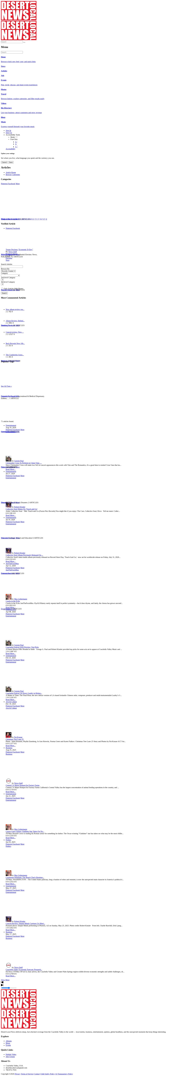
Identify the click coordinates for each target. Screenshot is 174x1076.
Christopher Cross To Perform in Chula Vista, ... (24, 463)
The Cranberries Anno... (15, 355)
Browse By (5, 269)
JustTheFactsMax (12, 564)
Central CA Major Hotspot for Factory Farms (22, 785)
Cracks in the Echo (13, 601)
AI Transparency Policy (64, 1074)
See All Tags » (6, 386)
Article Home (11, 172)
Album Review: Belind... (15, 321)
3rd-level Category (8, 282)
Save (11, 162)
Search (4, 293)
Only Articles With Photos (13, 289)
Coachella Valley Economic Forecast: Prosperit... (24, 970)
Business (9, 748)
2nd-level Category (8, 278)
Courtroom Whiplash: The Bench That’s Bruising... (25, 877)
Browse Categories (13, 175)
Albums (9, 1041)
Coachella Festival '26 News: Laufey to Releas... (24, 693)
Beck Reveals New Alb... (15, 343)
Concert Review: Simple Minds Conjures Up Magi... (25, 923)
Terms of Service (27, 1074)
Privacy (17, 1074)
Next (7, 260)
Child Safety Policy (47, 1074)
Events (8, 1045)
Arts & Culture (11, 702)
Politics (8, 840)
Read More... (11, 469)
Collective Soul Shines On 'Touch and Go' (21, 509)
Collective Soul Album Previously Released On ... (24, 555)
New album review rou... (15, 309)
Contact (37, 1074)
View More (5, 980)
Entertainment (11, 425)
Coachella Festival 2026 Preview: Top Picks (22, 647)
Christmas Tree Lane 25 (15, 739)
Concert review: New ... (15, 332)
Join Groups (10, 1057)
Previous (9, 258)
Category (4, 273)
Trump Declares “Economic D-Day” (19, 250)
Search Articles (6, 264)
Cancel (4, 162)
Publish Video (11, 1054)
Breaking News (11, 254)
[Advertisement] (72, 403)
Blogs (8, 1043)
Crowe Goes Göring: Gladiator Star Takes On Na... (25, 831)
